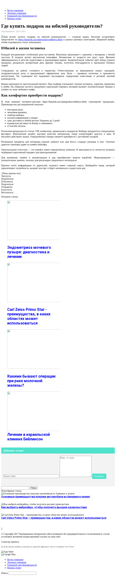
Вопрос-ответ (14, 18)
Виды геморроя (15, 10)
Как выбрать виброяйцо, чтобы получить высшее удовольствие (44, 507)
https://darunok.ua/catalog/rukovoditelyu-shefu (40, 39)
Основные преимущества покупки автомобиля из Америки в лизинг (45, 496)
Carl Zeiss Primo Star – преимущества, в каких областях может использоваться (53, 517)
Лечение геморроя (16, 13)
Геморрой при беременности (22, 16)
